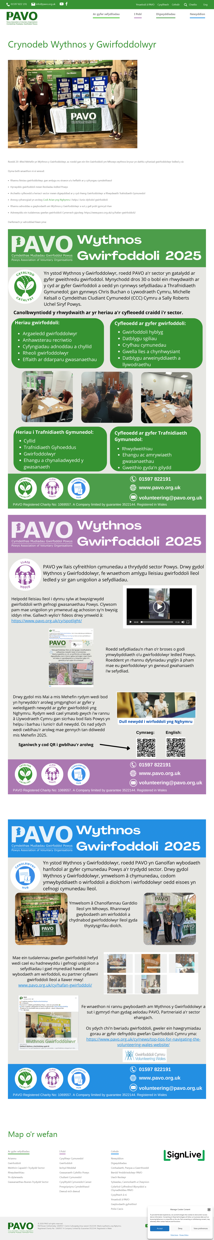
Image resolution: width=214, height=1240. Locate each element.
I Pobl (138, 14)
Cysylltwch (163, 4)
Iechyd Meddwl (67, 1167)
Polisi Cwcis (174, 1235)
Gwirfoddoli (14, 1163)
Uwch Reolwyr (118, 1177)
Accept (160, 1228)
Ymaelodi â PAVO (145, 4)
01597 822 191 (19, 4)
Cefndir (176, 4)
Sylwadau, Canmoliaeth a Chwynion (130, 1181)
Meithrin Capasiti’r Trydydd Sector (26, 1167)
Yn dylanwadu (15, 1177)
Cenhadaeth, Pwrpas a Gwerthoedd (130, 1167)
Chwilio (193, 4)
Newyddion (197, 14)
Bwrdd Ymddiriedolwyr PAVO (126, 1172)
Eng (205, 4)
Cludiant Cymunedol (70, 1177)
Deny (180, 1228)
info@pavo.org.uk (45, 4)
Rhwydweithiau (16, 1172)
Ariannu (12, 1158)
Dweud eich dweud (69, 1191)
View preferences (201, 1228)
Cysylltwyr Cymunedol (71, 1158)
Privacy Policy (183, 1235)
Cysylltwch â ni (119, 1194)
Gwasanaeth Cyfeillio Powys (74, 1172)
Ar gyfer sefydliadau (106, 14)
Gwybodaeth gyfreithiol (124, 1204)
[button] (209, 1209)
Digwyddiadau (165, 14)
